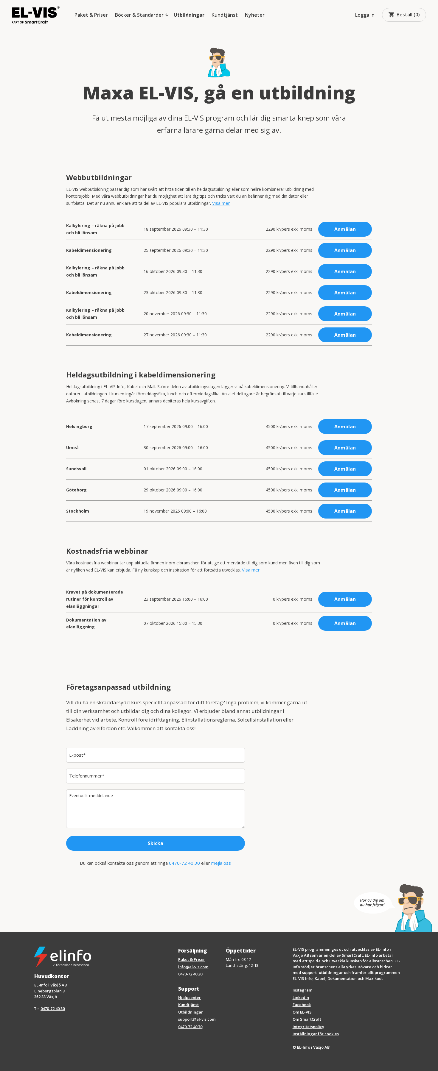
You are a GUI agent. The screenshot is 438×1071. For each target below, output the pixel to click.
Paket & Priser (91, 15)
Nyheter (255, 15)
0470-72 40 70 (190, 1026)
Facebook (302, 1004)
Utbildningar (189, 15)
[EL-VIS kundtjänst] (393, 908)
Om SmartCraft (307, 1019)
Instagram (302, 990)
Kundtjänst (225, 15)
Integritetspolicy (308, 1026)
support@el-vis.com (196, 1019)
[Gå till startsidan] (36, 15)
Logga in (365, 15)
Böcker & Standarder (142, 15)
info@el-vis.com (193, 966)
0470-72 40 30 (184, 863)
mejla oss (221, 863)
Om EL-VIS (302, 1012)
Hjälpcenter (189, 997)
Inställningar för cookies (316, 1033)
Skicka (155, 843)
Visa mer (221, 203)
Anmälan (345, 229)
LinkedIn (301, 997)
